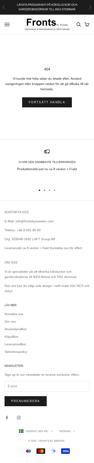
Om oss (10, 321)
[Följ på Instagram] (18, 417)
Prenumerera (25, 401)
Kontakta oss (14, 314)
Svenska (64, 431)
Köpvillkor (11, 336)
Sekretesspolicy (16, 352)
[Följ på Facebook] (7, 417)
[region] (47, 165)
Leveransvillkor (15, 344)
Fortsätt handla (47, 102)
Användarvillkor (16, 329)
